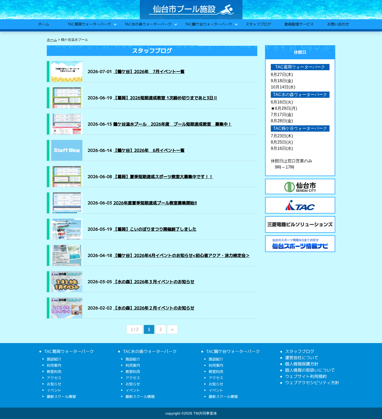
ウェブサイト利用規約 (306, 376)
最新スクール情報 (61, 396)
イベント (54, 390)
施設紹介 (54, 359)
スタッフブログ (258, 24)
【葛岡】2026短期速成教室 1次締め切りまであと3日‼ (165, 98)
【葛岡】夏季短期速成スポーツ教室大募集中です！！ (163, 176)
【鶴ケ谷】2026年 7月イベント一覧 (149, 71)
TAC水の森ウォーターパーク (147, 24)
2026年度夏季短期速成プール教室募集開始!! (155, 203)
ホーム (43, 24)
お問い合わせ (338, 24)
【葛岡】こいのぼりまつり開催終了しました (154, 229)
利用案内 (54, 365)
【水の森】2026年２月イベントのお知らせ (153, 308)
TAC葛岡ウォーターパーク (89, 24)
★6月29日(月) (284, 108)
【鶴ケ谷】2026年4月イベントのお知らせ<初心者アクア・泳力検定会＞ (181, 255)
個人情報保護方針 (301, 364)
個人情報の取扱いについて (310, 370)
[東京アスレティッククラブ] (300, 205)
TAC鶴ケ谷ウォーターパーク (208, 24)
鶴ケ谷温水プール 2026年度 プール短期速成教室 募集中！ (172, 124)
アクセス (54, 377)
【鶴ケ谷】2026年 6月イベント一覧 (149, 150)
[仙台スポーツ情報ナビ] (300, 244)
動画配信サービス (298, 24)
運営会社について (301, 357)
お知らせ (54, 384)
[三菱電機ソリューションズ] (300, 224)
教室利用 (54, 371)
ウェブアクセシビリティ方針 (312, 382)
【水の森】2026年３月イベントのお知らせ (153, 282)
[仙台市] (300, 187)
